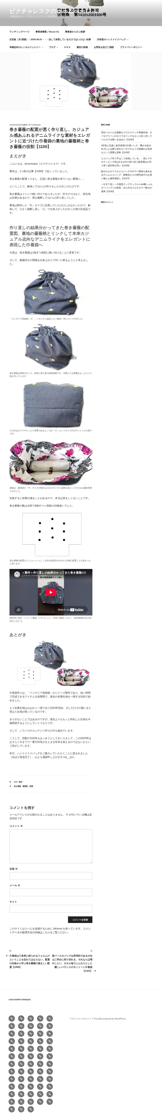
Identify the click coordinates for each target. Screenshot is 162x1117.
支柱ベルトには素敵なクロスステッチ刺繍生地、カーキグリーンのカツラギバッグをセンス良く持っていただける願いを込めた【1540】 (126, 136)
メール (14, 885)
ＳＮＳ (67, 47)
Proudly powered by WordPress (110, 1018)
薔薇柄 (25, 786)
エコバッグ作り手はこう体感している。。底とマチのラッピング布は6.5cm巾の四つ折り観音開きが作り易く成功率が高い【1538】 (126, 162)
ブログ (52, 47)
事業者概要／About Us (47, 31)
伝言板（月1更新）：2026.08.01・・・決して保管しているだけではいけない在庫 (50, 39)
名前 (13, 868)
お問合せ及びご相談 (104, 47)
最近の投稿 (82, 47)
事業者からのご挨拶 (75, 31)
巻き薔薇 (17, 786)
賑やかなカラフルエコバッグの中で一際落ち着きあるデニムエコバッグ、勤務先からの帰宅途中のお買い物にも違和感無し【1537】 (126, 175)
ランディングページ (19, 31)
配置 (31, 786)
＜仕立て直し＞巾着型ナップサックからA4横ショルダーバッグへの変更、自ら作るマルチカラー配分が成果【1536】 (127, 188)
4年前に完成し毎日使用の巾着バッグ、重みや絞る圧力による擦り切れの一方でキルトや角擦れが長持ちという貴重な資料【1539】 (126, 149)
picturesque (34, 125)
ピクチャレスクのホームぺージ (50, 11)
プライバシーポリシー (131, 47)
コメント (16, 826)
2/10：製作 (18, 782)
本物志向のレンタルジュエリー (24, 47)
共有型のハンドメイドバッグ (111, 39)
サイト (13, 901)
